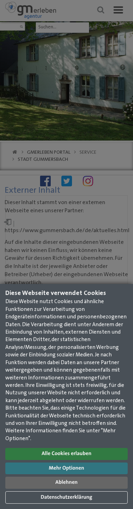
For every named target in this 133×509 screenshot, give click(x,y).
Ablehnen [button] (66, 482)
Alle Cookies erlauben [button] (66, 453)
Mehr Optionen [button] (66, 468)
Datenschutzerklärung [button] (66, 497)
